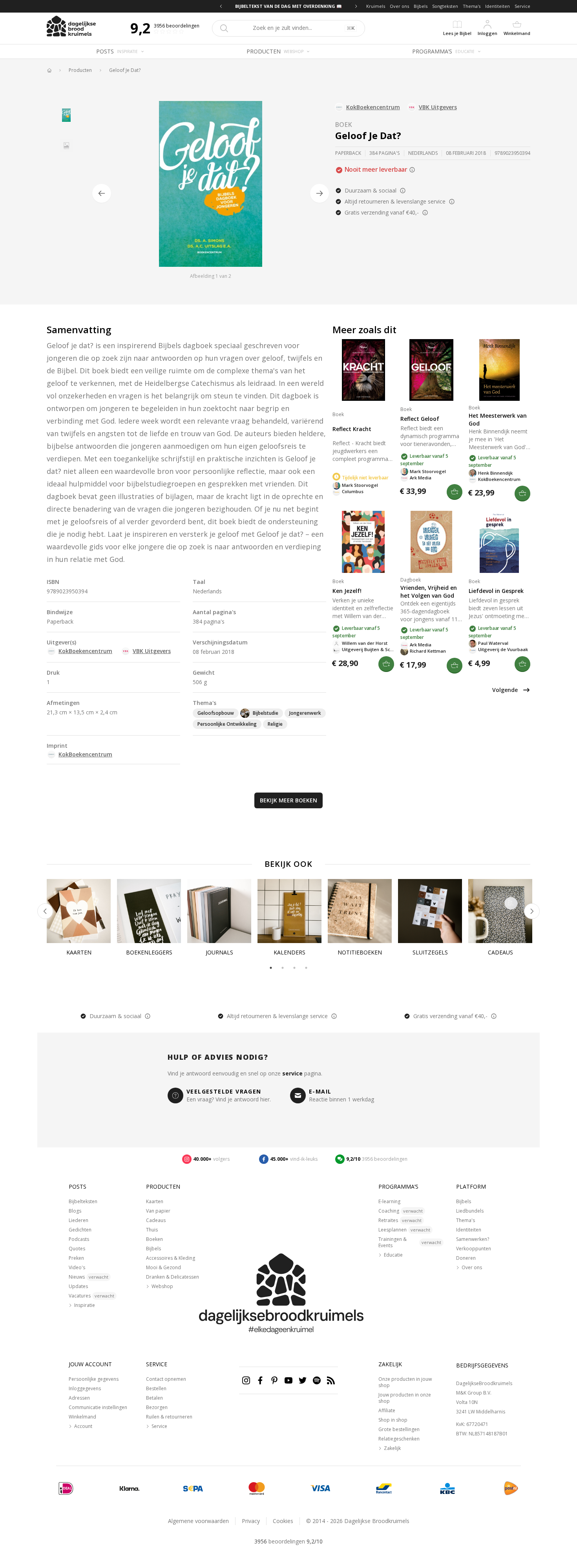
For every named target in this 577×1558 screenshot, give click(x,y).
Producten (80, 70)
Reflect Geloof (419, 418)
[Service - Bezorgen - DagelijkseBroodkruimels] (511, 1488)
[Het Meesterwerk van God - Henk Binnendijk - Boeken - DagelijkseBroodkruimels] (499, 370)
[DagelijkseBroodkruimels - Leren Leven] (49, 70)
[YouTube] (288, 1380)
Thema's (471, 6)
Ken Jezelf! (347, 591)
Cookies (283, 1521)
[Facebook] (260, 1380)
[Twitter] (303, 1380)
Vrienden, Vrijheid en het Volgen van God (428, 591)
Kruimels (375, 6)
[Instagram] (246, 1380)
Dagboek (410, 579)
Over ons (399, 6)
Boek (343, 124)
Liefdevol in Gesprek (496, 591)
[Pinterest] (274, 1380)
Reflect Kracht (351, 429)
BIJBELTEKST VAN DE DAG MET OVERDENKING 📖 (288, 6)
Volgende (505, 690)
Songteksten (445, 6)
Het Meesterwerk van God (498, 419)
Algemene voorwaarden (198, 1521)
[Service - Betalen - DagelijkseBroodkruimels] (66, 1488)
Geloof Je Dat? (125, 70)
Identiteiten (497, 6)
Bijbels (420, 6)
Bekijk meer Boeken (288, 800)
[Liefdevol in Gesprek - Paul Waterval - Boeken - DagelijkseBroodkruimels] (499, 542)
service (292, 1073)
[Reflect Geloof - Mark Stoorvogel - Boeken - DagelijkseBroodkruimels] (431, 370)
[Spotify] (317, 1380)
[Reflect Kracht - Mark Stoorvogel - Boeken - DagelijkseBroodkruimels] (363, 370)
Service (522, 6)
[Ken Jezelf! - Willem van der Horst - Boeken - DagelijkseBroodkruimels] (363, 542)
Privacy (251, 1521)
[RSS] (331, 1380)
